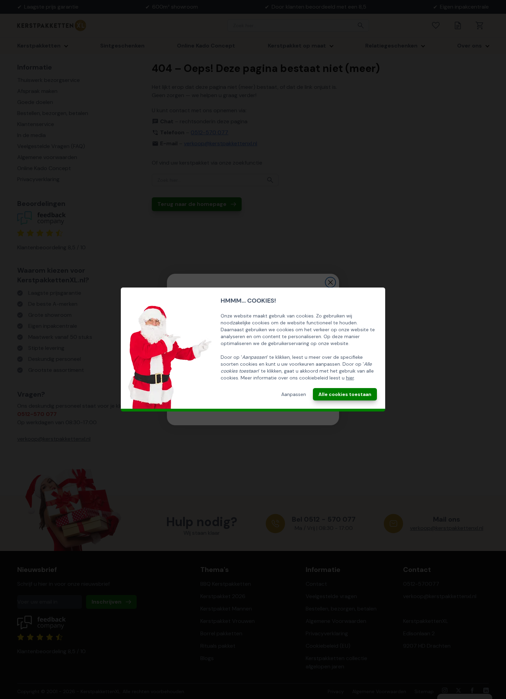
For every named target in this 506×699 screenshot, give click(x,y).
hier (350, 378)
